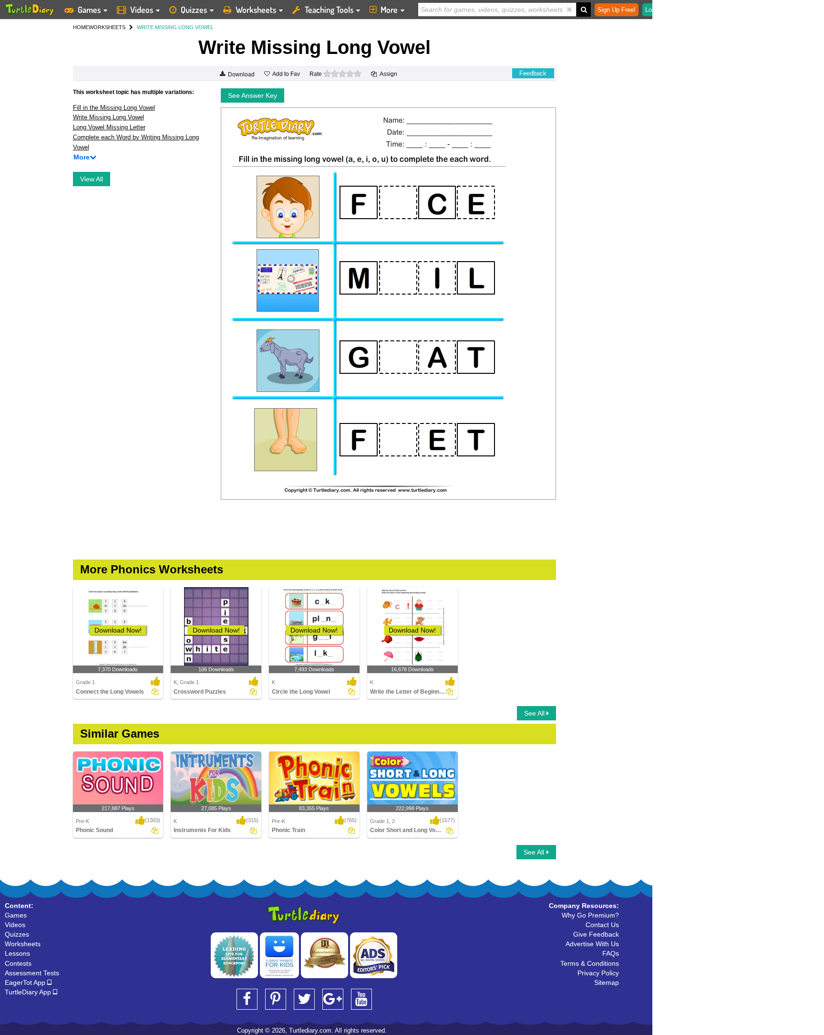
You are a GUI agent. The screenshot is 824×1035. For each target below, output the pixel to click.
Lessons (17, 953)
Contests (18, 963)
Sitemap (606, 982)
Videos (141, 9)
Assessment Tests (32, 973)
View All (91, 179)
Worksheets (256, 9)
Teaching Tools (329, 9)
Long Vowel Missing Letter (109, 127)
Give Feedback (596, 934)
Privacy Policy (598, 973)
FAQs (610, 953)
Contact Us (602, 925)
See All (535, 713)
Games (89, 9)
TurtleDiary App (29, 992)
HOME (81, 27)
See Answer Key (252, 95)
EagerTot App (26, 982)
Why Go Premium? (590, 915)
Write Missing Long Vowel (108, 117)
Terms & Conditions (589, 963)
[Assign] (155, 692)
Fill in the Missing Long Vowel (114, 107)
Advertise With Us (592, 944)
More (389, 9)
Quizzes (194, 9)
